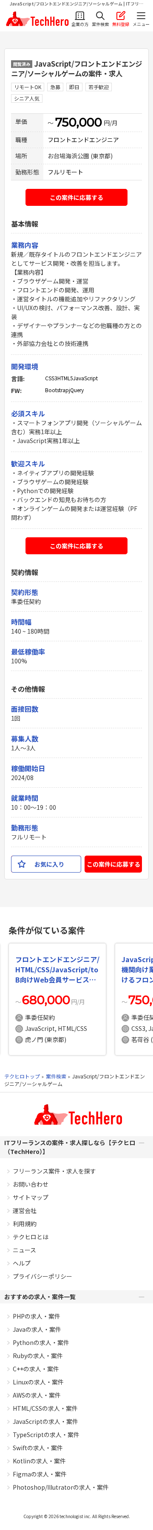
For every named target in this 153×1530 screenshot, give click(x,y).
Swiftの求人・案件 (38, 1447)
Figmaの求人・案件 (40, 1474)
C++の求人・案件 (36, 1368)
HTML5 (65, 378)
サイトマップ (30, 1197)
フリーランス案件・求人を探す (54, 1171)
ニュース (24, 1250)
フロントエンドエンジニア (83, 139)
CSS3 (51, 378)
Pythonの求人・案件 (41, 1342)
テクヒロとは (30, 1236)
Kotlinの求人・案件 (39, 1461)
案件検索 (56, 1076)
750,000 (78, 122)
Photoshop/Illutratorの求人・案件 (61, 1487)
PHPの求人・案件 (36, 1316)
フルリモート (65, 172)
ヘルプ (22, 1263)
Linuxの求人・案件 (38, 1382)
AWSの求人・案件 (37, 1395)
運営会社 (25, 1210)
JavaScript (85, 378)
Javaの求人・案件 (37, 1329)
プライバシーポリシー (42, 1276)
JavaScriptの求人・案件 (45, 1421)
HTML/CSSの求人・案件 (45, 1408)
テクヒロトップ (22, 1076)
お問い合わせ (30, 1184)
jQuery (76, 389)
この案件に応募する (76, 197)
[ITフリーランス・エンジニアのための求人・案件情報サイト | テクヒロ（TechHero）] (36, 19)
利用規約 (25, 1223)
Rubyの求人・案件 (38, 1355)
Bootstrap (57, 389)
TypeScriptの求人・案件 (46, 1434)
